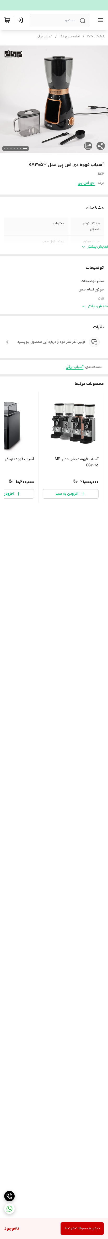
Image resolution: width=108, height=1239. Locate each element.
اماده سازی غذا (70, 37)
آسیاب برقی (44, 37)
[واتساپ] (9, 1208)
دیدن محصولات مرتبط (82, 1228)
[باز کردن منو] (99, 20)
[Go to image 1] (25, 148)
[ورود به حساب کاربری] (21, 20)
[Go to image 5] (11, 148)
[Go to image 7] (4, 148)
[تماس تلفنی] (9, 1196)
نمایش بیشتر (98, 246)
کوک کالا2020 (95, 37)
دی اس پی (86, 182)
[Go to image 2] (20, 148)
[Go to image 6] (7, 148)
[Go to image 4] (14, 148)
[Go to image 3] (17, 148)
